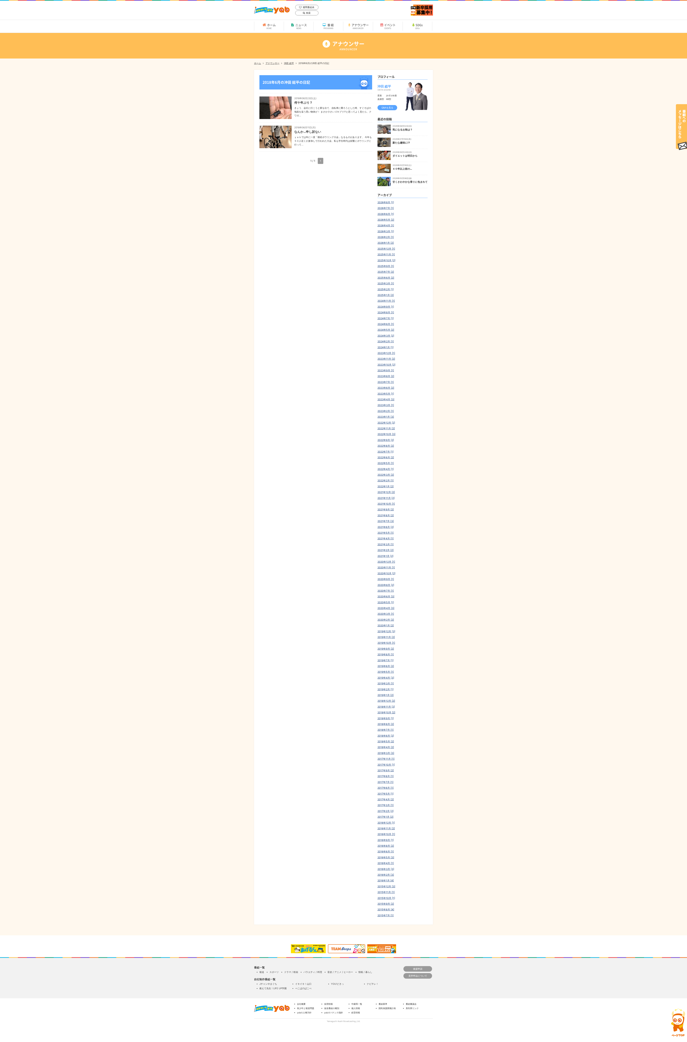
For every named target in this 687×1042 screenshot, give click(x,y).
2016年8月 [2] (385, 845)
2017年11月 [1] (385, 758)
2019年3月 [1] (385, 683)
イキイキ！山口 (303, 983)
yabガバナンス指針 (333, 1012)
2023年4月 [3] (385, 399)
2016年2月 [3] (385, 874)
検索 (308, 12)
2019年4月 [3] (385, 677)
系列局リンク (412, 1008)
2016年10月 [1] (386, 834)
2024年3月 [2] (385, 335)
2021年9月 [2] (385, 509)
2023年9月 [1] (385, 370)
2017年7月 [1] (385, 782)
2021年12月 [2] (386, 492)
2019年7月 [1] (385, 660)
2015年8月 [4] (385, 909)
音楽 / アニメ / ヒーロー (340, 972)
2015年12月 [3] (386, 886)
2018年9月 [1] (385, 718)
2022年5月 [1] (385, 463)
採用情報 (328, 1004)
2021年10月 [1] (386, 503)
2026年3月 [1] (385, 231)
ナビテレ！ (372, 983)
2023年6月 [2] (385, 387)
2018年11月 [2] (386, 706)
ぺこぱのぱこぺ (303, 988)
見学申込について (417, 975)
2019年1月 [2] (385, 695)
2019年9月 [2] (385, 648)
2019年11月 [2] (386, 637)
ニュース (301, 26)
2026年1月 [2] (385, 242)
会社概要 (301, 1004)
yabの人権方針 (304, 1012)
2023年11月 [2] (386, 358)
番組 (328, 26)
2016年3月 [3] (385, 869)
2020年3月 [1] (385, 613)
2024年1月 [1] (385, 347)
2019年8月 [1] (385, 654)
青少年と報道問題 (305, 1008)
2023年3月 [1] (385, 405)
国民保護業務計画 (387, 1008)
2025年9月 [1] (385, 266)
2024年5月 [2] (385, 329)
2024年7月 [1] (385, 318)
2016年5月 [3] (385, 857)
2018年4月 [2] (385, 747)
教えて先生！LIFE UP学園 (273, 988)
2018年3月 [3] (385, 753)
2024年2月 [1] (385, 341)
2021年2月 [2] (385, 550)
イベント (390, 26)
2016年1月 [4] (385, 880)
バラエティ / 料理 (312, 972)
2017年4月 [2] (385, 799)
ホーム (271, 26)
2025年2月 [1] (385, 289)
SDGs (419, 26)
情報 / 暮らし (365, 972)
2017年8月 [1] (385, 776)
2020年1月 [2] (385, 625)
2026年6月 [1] (385, 213)
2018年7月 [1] (385, 729)
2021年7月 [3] (385, 521)
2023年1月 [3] (385, 416)
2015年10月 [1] (386, 898)
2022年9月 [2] (385, 440)
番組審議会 (411, 1004)
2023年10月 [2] (386, 364)
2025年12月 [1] (386, 248)
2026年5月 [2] (385, 219)
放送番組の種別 (331, 1008)
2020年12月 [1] (386, 561)
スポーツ (274, 972)
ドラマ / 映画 (291, 972)
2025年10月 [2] (386, 260)
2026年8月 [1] (385, 202)
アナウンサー (360, 26)
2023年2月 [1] (385, 411)
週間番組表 (308, 7)
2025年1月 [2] (385, 295)
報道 (261, 972)
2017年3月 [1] (385, 805)
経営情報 (355, 1012)
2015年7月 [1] (385, 915)
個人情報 (355, 1008)
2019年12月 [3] (386, 631)
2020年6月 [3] (385, 596)
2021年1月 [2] (385, 556)
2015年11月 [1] (386, 892)
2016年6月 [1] (385, 851)
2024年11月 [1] (386, 300)
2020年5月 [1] (385, 602)
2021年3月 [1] (385, 544)
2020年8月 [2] (385, 585)
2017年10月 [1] (386, 764)
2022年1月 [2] (385, 486)
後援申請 (417, 968)
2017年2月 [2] (385, 811)
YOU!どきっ (337, 983)
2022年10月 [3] (386, 434)
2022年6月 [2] (385, 457)
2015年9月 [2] (385, 903)
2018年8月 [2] (385, 724)
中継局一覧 (356, 1004)
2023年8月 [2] (385, 376)
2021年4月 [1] (385, 538)
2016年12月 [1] (386, 822)
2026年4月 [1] (385, 225)
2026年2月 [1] (385, 237)
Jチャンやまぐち (268, 983)
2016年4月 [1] (385, 863)
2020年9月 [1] (385, 579)
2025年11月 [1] (386, 254)
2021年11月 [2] (386, 498)
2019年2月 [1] (385, 689)
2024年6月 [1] (385, 324)
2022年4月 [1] (385, 469)
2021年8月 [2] (385, 515)
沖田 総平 (289, 63)
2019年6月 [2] (385, 666)
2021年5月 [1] (385, 532)
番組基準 (383, 1004)
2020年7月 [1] (385, 590)
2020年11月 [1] (386, 567)
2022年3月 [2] (385, 474)
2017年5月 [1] (385, 793)
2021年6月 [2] (385, 527)
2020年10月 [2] (386, 573)
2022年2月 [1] (385, 480)
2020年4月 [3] (385, 608)
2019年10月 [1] (386, 642)
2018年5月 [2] (385, 741)
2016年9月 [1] (385, 840)
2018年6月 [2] (385, 735)
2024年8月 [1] (385, 312)
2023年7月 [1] (385, 382)
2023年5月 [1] (385, 393)
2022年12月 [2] (386, 422)
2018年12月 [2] (386, 700)
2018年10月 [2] (386, 712)
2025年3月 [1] (385, 283)
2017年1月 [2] (385, 816)
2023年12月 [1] (386, 353)
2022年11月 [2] (386, 428)
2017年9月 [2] (385, 770)
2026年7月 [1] (385, 208)
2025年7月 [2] (385, 271)
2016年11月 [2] (386, 828)
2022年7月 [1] (385, 451)
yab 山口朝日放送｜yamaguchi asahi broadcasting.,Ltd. (272, 10)
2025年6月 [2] (385, 277)
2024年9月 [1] (385, 306)
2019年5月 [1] (385, 671)
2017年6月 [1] (385, 787)
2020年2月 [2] (385, 619)
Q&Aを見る (387, 107)
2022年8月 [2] (385, 445)
